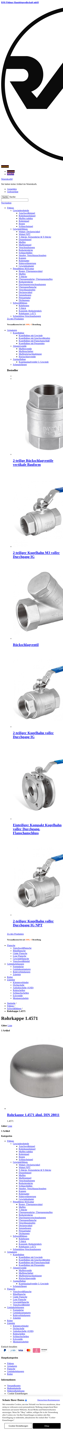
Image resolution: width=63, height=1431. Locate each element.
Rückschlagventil (26, 645)
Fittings (10, 1006)
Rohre (10, 1374)
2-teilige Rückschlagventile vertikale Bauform (33, 462)
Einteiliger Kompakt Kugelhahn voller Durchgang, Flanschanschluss (37, 829)
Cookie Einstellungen (18, 1426)
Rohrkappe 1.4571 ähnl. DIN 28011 (33, 1115)
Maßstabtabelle (14, 1388)
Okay (46, 1426)
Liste (10, 1025)
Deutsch (11, 171)
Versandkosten (14, 1385)
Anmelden (12, 189)
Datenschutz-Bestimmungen (48, 1400)
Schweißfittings (14, 1008)
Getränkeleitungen (15, 1371)
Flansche (11, 1368)
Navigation (6, 203)
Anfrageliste (12, 191)
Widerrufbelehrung (15, 1391)
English (10, 174)
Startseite (11, 1003)
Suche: (13, 197)
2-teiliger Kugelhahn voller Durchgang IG (33, 735)
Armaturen (12, 1366)
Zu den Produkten (15, 319)
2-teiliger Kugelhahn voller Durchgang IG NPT (33, 923)
